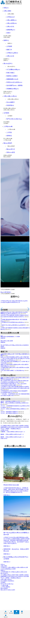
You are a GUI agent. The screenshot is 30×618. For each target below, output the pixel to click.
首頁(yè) (5, 7)
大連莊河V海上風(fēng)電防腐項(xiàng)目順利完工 (13, 325)
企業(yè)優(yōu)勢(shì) (10, 96)
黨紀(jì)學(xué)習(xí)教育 (7, 340)
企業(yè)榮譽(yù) (11, 20)
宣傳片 (8, 33)
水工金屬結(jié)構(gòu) (13, 69)
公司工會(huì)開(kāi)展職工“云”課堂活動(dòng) (12, 370)
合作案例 (6, 113)
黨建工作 (9, 49)
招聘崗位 (9, 135)
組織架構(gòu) (10, 29)
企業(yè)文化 (10, 26)
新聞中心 (6, 40)
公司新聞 (9, 46)
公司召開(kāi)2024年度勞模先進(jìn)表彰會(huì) (12, 322)
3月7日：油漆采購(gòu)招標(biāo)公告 (10, 401)
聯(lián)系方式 (10, 149)
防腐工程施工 (10, 72)
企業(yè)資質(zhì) (11, 23)
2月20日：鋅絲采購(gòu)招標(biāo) (9, 411)
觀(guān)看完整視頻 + (6, 292)
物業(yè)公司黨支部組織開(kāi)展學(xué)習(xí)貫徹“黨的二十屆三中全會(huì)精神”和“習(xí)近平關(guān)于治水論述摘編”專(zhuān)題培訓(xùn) (15, 358)
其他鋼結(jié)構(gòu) (12, 88)
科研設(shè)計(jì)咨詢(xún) (14, 82)
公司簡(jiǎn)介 (10, 17)
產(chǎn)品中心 (8, 63)
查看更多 (3, 338)
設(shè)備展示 (10, 102)
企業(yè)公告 (10, 56)
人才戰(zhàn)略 (8, 126)
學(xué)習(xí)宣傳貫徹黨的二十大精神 (10, 336)
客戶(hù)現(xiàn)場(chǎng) (14, 119)
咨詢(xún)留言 (10, 152)
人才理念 (9, 132)
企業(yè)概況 (7, 11)
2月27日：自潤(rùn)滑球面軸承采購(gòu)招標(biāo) (13, 408)
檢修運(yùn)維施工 (12, 76)
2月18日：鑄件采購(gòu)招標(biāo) (9, 413)
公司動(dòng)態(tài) (12, 53)
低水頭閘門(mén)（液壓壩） (15, 85)
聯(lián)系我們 (7, 143)
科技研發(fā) (10, 105)
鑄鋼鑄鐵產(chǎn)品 (12, 79)
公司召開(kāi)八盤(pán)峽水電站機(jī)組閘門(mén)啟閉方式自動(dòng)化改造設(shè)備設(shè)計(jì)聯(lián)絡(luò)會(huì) (15, 388)
